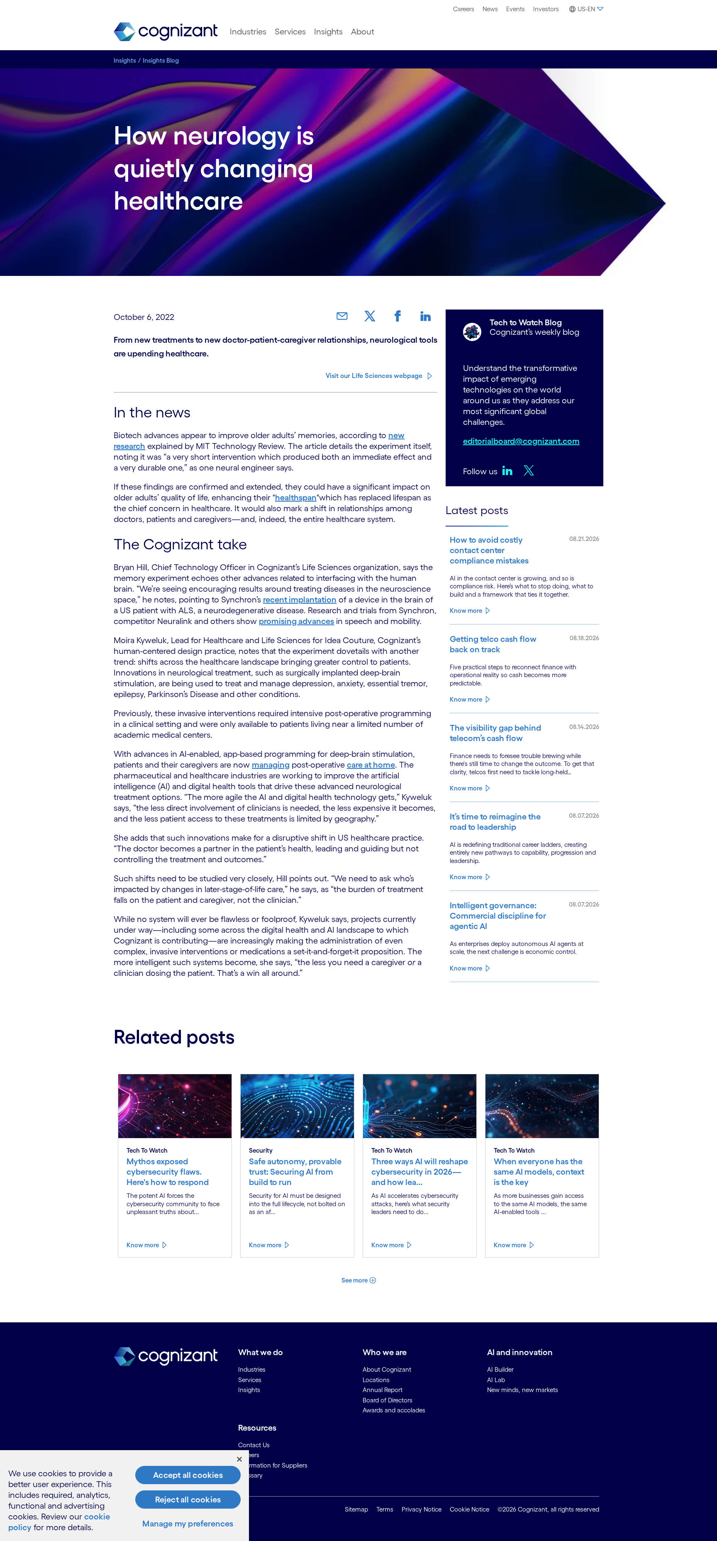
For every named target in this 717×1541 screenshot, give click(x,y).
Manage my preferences (187, 1523)
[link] (345, 316)
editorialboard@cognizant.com (521, 441)
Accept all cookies (188, 1475)
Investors (546, 8)
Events (515, 8)
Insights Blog (161, 60)
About (362, 31)
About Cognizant (387, 1369)
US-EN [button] (586, 8)
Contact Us (254, 1444)
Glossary (250, 1475)
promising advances (296, 621)
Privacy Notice (421, 1509)
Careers (463, 8)
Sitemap (356, 1509)
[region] (124, 1495)
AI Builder (500, 1369)
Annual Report (382, 1389)
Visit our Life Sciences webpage (374, 375)
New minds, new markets (522, 1389)
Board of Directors (387, 1400)
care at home (371, 764)
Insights (328, 31)
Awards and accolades (394, 1410)
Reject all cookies (188, 1499)
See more (354, 1280)
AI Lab (496, 1379)
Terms (384, 1509)
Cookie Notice (469, 1509)
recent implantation (300, 599)
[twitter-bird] (531, 470)
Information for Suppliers (272, 1465)
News (490, 8)
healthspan (296, 497)
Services (290, 31)
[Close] (239, 1459)
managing (271, 764)
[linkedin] (509, 470)
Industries (248, 31)
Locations (376, 1379)
